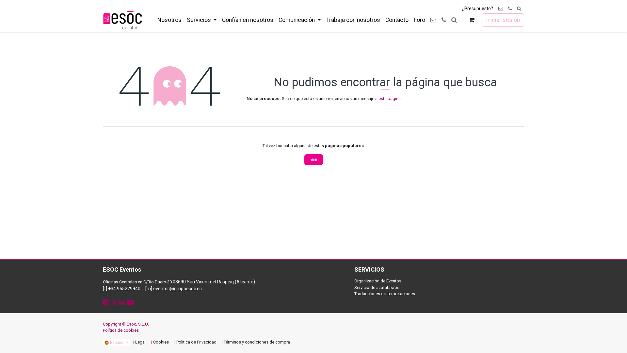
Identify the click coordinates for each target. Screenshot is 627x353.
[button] (519, 9)
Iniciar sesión (503, 20)
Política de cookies (121, 330)
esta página (389, 98)
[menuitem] (169, 20)
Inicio (314, 159)
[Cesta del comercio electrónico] (471, 20)
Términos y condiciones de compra (257, 342)
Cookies (161, 342)
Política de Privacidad (196, 342)
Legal (140, 342)
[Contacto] (501, 9)
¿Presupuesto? (477, 8)
